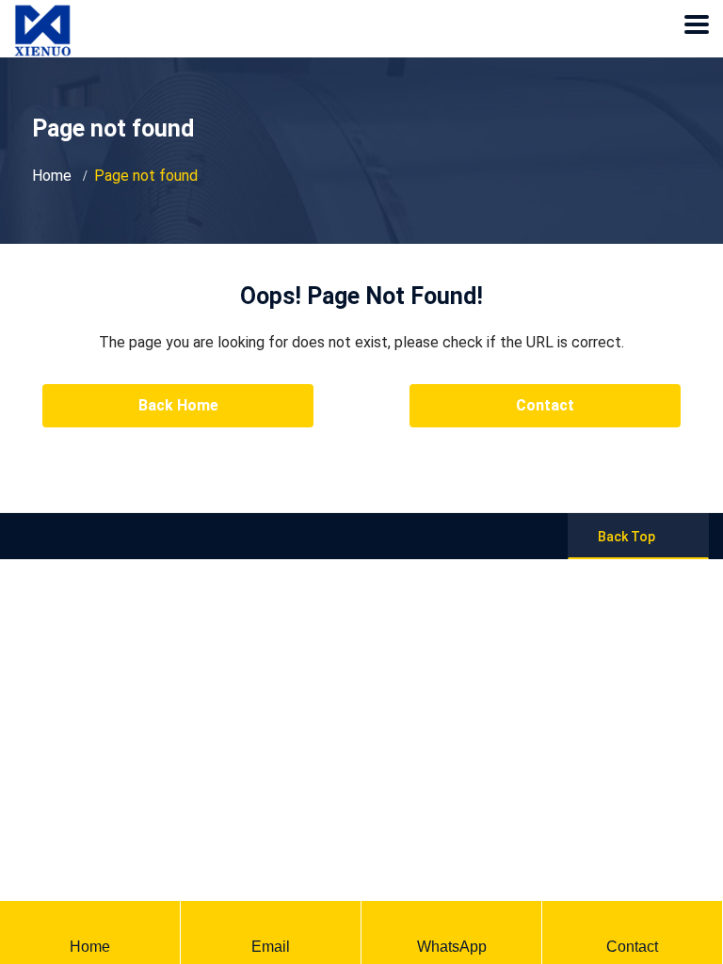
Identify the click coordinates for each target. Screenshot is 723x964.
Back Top (626, 536)
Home (52, 176)
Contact (545, 405)
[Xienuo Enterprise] (42, 14)
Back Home (178, 405)
